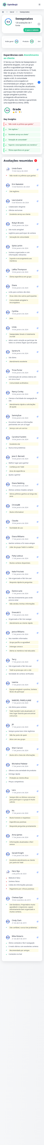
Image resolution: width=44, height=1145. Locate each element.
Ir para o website (31, 30)
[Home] (3, 12)
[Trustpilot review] (37, 170)
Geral (12, 12)
